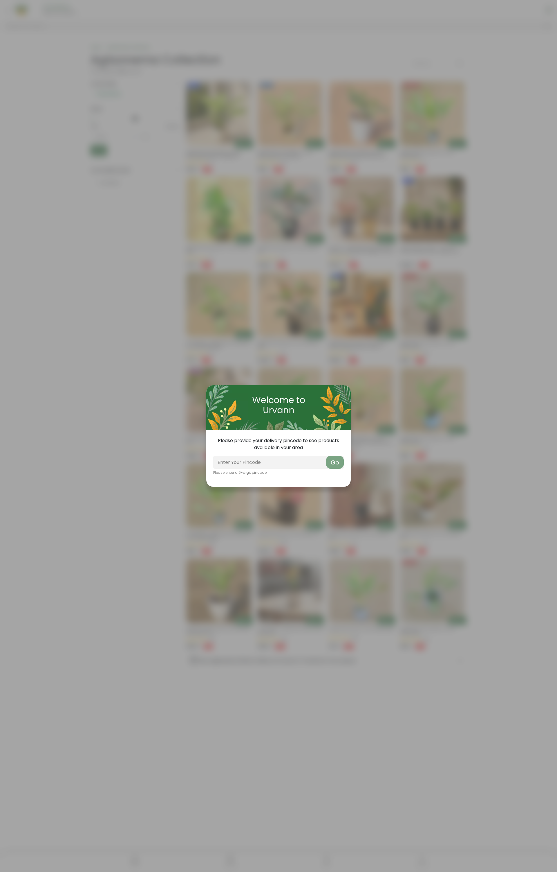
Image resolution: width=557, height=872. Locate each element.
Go (335, 462)
